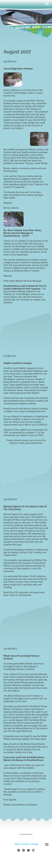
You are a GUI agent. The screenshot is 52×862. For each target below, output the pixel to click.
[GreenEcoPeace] (26, 836)
